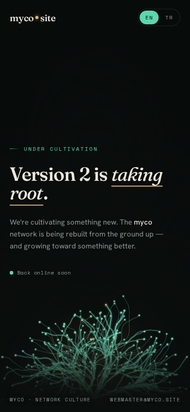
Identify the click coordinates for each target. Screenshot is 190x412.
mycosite (33, 17)
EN (149, 17)
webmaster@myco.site (145, 399)
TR (169, 17)
